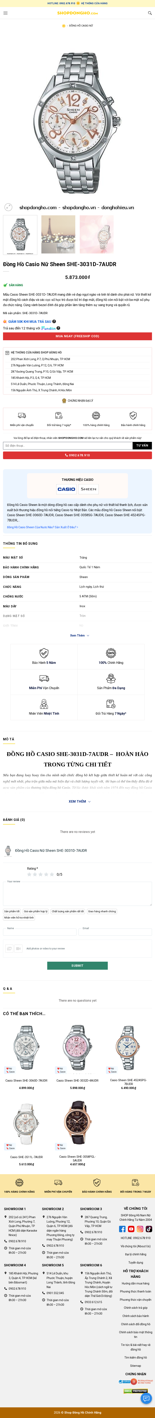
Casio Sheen (28, 505)
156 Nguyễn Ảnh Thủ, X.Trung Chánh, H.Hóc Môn (41, 390)
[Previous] (11, 123)
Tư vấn (142, 445)
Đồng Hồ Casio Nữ (81, 25)
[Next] (144, 123)
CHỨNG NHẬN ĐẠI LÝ (80, 400)
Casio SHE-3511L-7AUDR (26, 1157)
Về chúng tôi (128, 1246)
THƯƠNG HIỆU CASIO (77, 480)
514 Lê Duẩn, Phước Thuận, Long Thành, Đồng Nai (42, 384)
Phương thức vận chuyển (135, 1299)
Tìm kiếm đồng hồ (135, 1357)
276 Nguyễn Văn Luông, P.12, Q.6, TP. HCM (37, 365)
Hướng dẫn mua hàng (135, 1283)
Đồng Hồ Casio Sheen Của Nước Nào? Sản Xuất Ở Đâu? (42, 527)
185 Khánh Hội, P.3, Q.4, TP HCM (31, 377)
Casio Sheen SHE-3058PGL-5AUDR (77, 1158)
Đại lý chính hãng (135, 1254)
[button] (5, 13)
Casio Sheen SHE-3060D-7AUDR (26, 1080)
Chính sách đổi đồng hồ (135, 1324)
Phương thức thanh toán (135, 1291)
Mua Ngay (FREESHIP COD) (77, 336)
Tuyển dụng (135, 1262)
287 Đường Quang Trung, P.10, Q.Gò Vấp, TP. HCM (42, 371)
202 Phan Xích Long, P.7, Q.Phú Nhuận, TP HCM (40, 359)
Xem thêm (77, 801)
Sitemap (135, 1365)
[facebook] (122, 1228)
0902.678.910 (79, 455)
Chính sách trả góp (136, 1307)
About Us (144, 1246)
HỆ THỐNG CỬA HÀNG (94, 3)
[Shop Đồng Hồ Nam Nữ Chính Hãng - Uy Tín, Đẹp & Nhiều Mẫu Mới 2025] (77, 13)
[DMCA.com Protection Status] (136, 1391)
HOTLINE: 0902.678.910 (61, 3)
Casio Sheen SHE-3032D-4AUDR (77, 1080)
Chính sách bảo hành (136, 1316)
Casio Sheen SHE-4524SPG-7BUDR (128, 1082)
